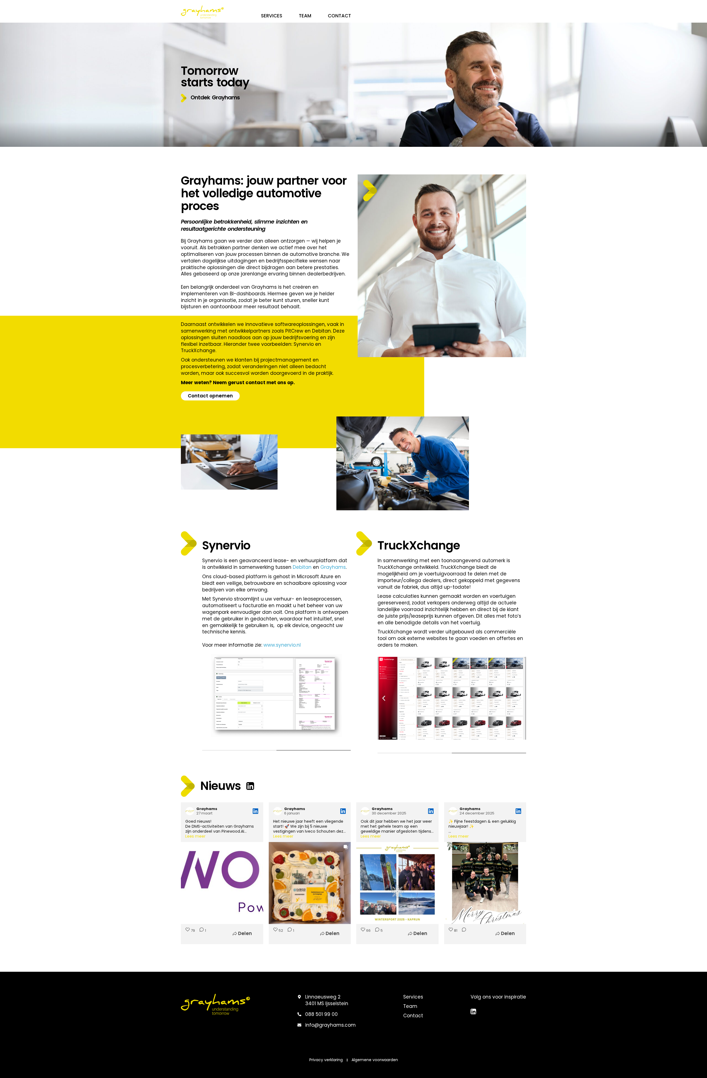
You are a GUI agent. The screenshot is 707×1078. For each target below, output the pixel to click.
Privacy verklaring (326, 1060)
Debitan (302, 567)
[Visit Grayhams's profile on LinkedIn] (189, 811)
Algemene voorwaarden (375, 1060)
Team (305, 15)
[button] (210, 98)
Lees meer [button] (195, 836)
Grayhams (333, 567)
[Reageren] (462, 933)
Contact (339, 15)
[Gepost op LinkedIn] (255, 811)
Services (271, 15)
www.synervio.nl (282, 645)
